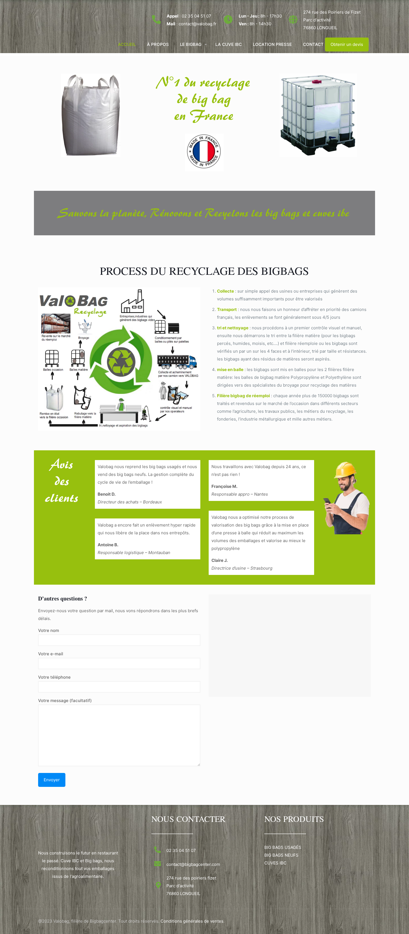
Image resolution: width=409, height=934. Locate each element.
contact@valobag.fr (197, 23)
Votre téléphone (54, 677)
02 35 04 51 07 (196, 16)
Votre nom (48, 630)
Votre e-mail (50, 653)
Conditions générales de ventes (192, 921)
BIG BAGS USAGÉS (282, 847)
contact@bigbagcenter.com (193, 864)
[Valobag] (46, 18)
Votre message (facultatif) (65, 700)
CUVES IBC (275, 863)
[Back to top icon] (382, 922)
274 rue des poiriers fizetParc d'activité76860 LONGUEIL (191, 885)
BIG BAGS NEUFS (281, 855)
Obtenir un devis (347, 44)
